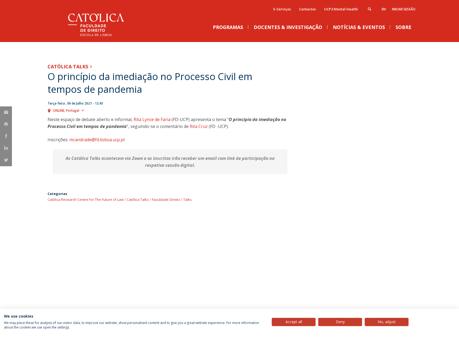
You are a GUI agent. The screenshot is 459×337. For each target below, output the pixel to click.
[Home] (101, 36)
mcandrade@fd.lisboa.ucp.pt (97, 140)
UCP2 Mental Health (341, 9)
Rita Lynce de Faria (152, 119)
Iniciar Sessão (403, 9)
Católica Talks (68, 66)
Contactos (307, 9)
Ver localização (100, 110)
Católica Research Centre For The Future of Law (86, 199)
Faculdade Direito (166, 199)
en (384, 9)
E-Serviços (282, 9)
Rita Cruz (199, 126)
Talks (187, 199)
